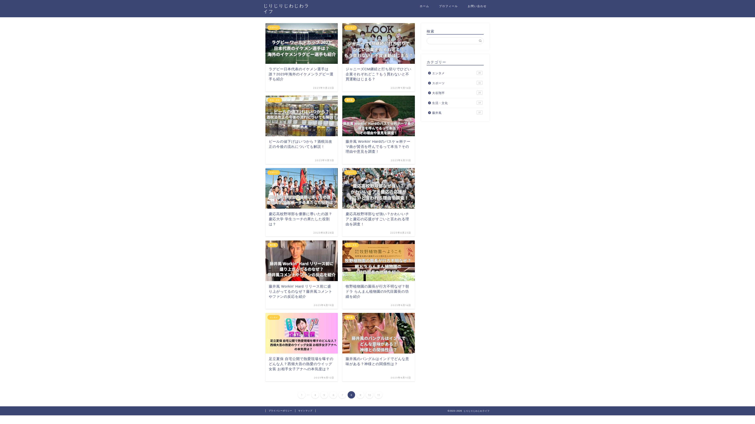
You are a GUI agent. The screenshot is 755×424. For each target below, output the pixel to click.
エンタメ (456, 73)
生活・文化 (456, 103)
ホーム (424, 6)
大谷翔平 (456, 93)
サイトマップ (305, 410)
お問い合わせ (477, 6)
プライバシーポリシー (280, 410)
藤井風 (456, 112)
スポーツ (456, 83)
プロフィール (448, 6)
